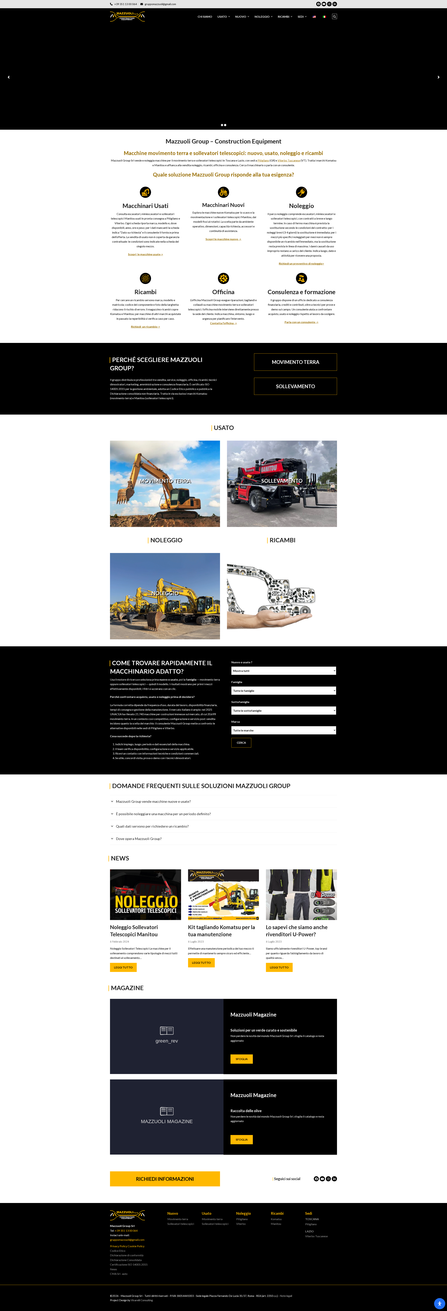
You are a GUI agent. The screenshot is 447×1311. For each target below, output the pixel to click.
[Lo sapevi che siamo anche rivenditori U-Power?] (301, 894)
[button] (334, 16)
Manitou (276, 1223)
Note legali (286, 1295)
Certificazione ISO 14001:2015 (129, 1264)
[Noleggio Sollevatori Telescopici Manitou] (145, 894)
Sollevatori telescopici (180, 1223)
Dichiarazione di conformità (126, 1255)
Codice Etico (117, 1250)
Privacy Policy (118, 1246)
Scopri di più (128, 85)
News (113, 1269)
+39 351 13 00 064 (125, 4)
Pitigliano (263, 160)
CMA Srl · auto (118, 1273)
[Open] (439, 1303)
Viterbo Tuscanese (289, 160)
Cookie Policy (136, 1246)
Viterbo (241, 1223)
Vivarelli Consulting (142, 1300)
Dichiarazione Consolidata (126, 1260)
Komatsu (276, 1219)
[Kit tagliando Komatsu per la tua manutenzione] (223, 894)
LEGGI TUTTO (123, 967)
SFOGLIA (242, 1059)
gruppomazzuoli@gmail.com (160, 4)
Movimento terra (177, 1219)
